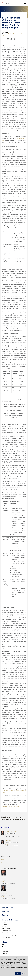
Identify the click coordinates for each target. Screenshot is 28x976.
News (3, 944)
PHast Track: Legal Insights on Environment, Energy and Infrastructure (13, 927)
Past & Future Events (6, 937)
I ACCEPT (18, 973)
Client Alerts (6, 14)
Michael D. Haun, (8, 34)
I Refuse (24, 973)
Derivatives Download (6, 932)
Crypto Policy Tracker (6, 930)
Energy (2, 859)
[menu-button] (24, 3)
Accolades (4, 946)
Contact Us (4, 953)
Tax (2, 863)
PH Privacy (4, 924)
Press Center (5, 951)
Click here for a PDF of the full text (10, 806)
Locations (4, 949)
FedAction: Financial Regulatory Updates (11, 935)
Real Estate (4, 861)
